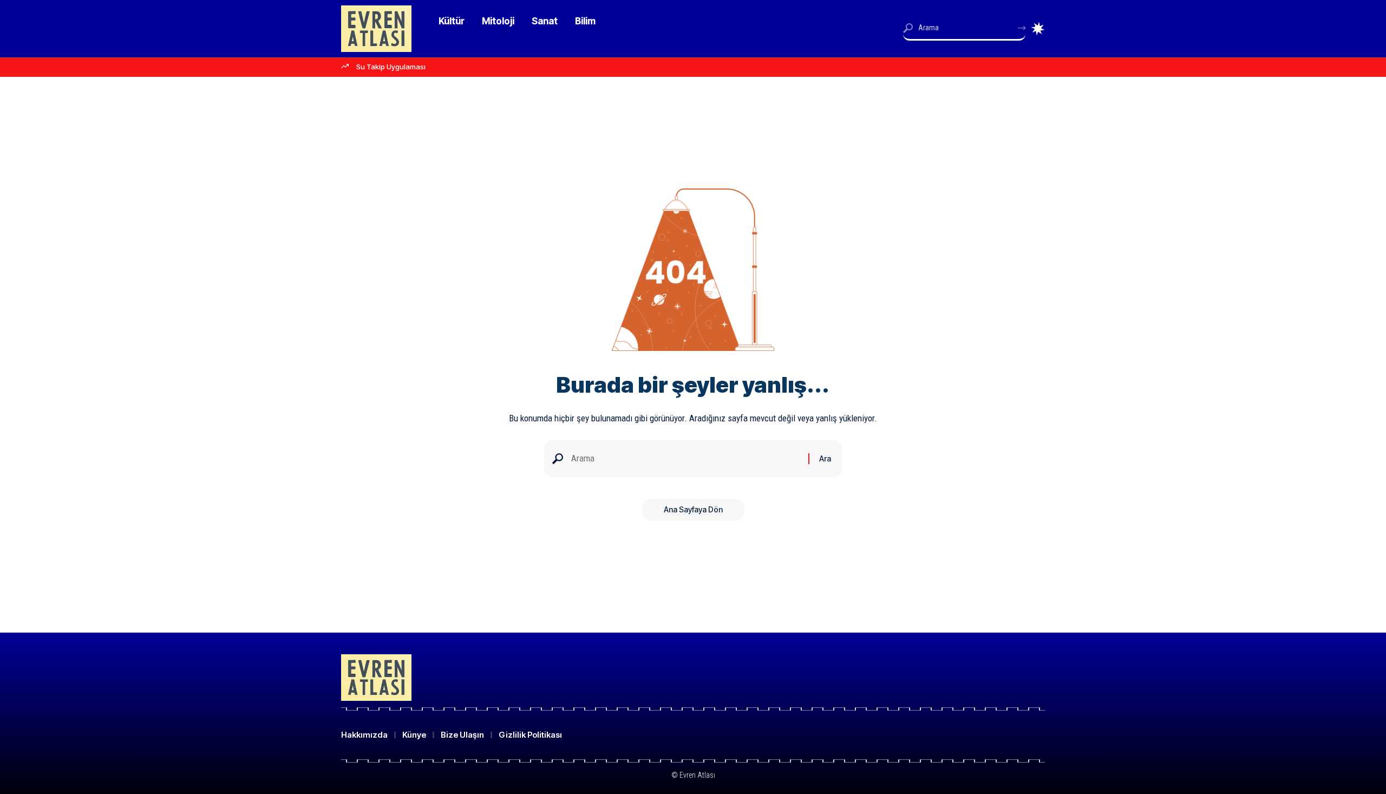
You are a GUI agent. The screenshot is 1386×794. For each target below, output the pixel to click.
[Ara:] (685, 458)
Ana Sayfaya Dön (693, 509)
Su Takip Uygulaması (391, 66)
